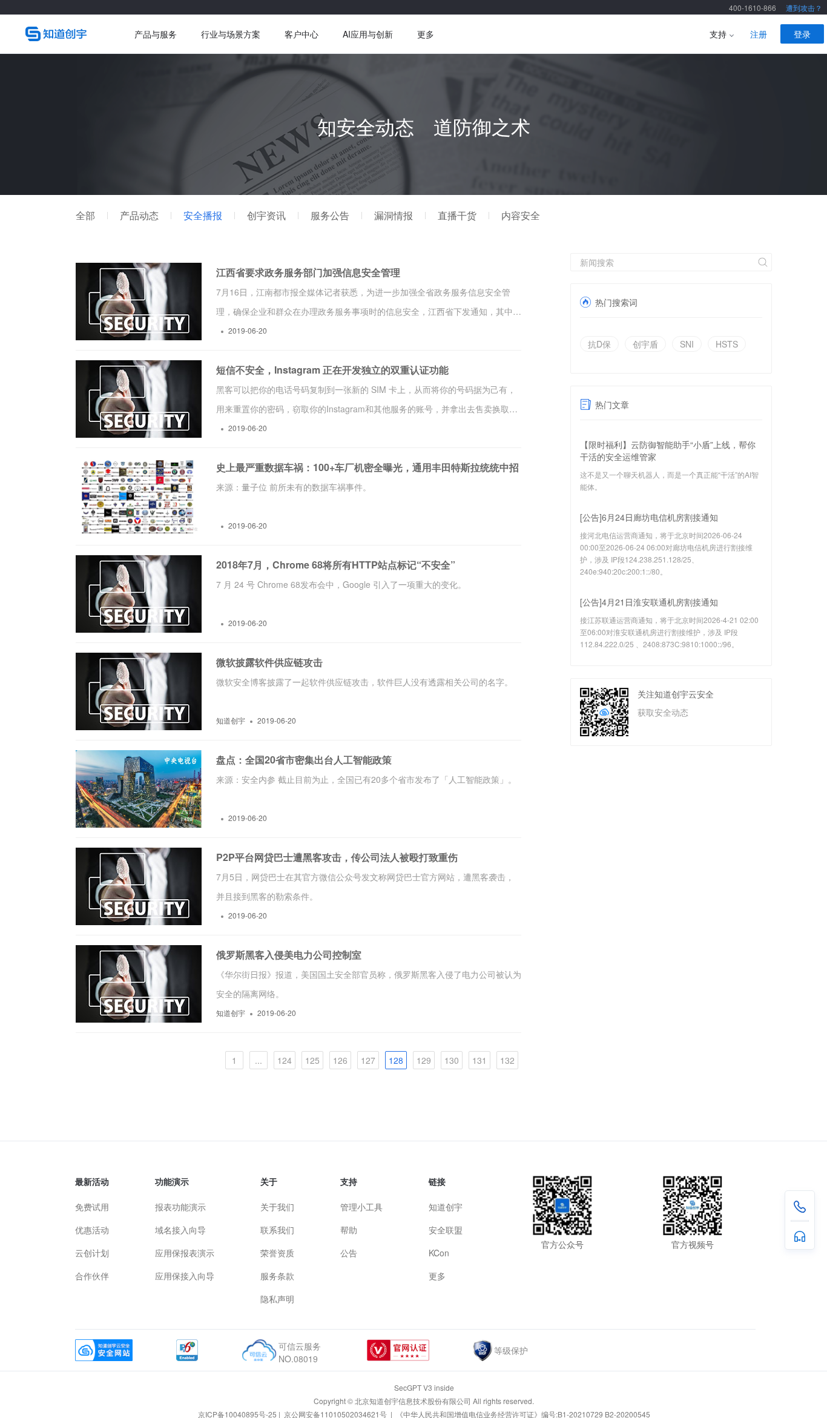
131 (479, 1060)
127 (368, 1060)
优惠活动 (92, 1230)
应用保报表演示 (184, 1253)
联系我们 (277, 1230)
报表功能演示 (180, 1207)
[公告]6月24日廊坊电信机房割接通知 (649, 517)
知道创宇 (446, 1207)
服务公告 (330, 215)
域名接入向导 (180, 1230)
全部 (85, 215)
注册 (758, 34)
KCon (439, 1253)
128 (396, 1060)
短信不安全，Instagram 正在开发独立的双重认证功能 (332, 370)
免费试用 (92, 1207)
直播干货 (457, 215)
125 (312, 1060)
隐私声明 (277, 1299)
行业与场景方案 (230, 34)
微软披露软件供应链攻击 (269, 662)
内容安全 (520, 215)
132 (507, 1060)
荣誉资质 (277, 1253)
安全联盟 (446, 1230)
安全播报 (202, 215)
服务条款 (277, 1276)
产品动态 (139, 215)
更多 (425, 34)
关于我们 (277, 1207)
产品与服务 (155, 34)
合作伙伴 (92, 1276)
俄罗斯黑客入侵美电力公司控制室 (288, 954)
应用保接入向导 (184, 1276)
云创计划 (92, 1253)
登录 (802, 34)
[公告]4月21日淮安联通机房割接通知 (649, 602)
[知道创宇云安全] (61, 34)
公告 (348, 1253)
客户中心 (301, 34)
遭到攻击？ (804, 7)
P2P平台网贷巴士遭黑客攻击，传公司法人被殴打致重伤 (337, 857)
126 (340, 1060)
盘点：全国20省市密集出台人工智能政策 (304, 760)
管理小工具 (361, 1207)
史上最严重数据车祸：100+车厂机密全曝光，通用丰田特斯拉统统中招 (367, 467)
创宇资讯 (266, 215)
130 (451, 1060)
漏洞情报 (393, 215)
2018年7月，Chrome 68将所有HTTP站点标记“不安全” (335, 565)
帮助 (348, 1230)
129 (424, 1060)
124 (284, 1060)
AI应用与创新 (368, 34)
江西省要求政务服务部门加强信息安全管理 (308, 272)
